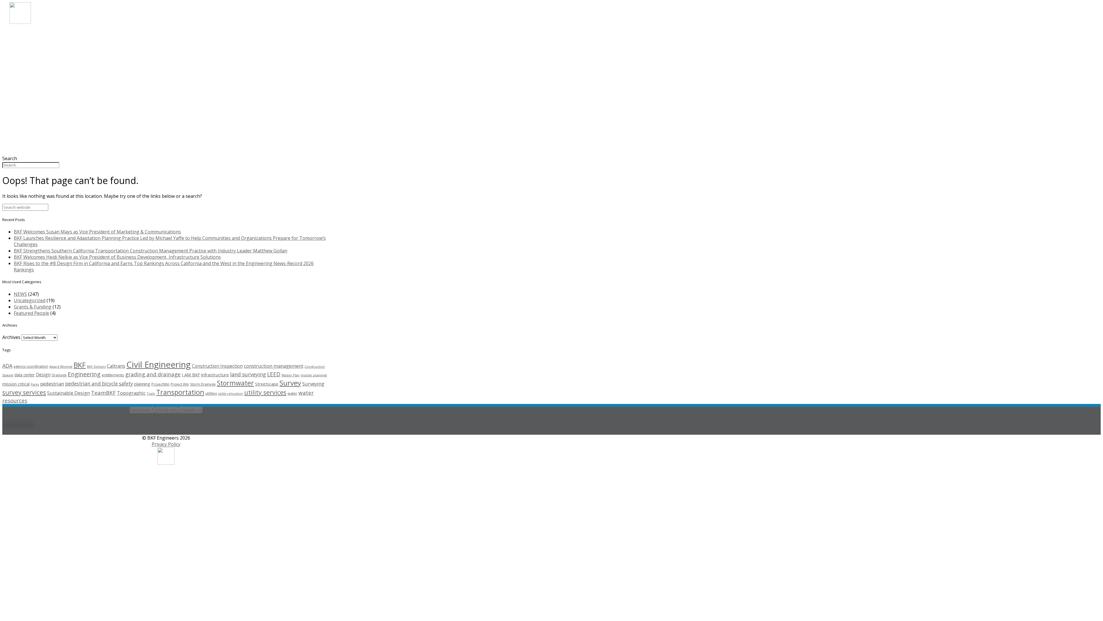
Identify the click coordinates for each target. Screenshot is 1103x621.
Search (9, 158)
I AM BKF (191, 374)
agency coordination (31, 366)
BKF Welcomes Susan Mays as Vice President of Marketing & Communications (97, 232)
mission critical (16, 384)
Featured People (31, 313)
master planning (314, 375)
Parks (35, 384)
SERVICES (29, 49)
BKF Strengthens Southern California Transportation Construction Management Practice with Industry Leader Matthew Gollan (150, 251)
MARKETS (30, 41)
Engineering (84, 374)
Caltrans (116, 366)
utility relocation (230, 394)
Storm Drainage (203, 384)
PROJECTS (30, 57)
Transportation (180, 392)
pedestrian (52, 383)
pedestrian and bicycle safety (99, 383)
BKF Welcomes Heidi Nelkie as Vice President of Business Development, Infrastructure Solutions (117, 257)
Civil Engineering (158, 364)
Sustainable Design (68, 393)
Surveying (313, 383)
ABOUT (26, 34)
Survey (290, 383)
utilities (211, 393)
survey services (24, 392)
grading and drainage (153, 374)
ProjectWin (160, 384)
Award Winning (60, 366)
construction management (273, 366)
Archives (11, 337)
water (292, 393)
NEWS (24, 72)
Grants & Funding (32, 307)
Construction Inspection (217, 366)
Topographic (131, 393)
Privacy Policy (166, 444)
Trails (151, 393)
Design (43, 375)
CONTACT (30, 80)
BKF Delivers (96, 367)
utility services (265, 392)
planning (142, 384)
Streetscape (266, 384)
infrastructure (215, 374)
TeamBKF (103, 392)
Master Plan (290, 375)
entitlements (113, 374)
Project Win (180, 384)
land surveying (248, 374)
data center (24, 374)
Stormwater (235, 383)
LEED (273, 374)
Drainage (59, 375)
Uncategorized (29, 300)
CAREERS (28, 65)
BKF (80, 365)
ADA (7, 365)
